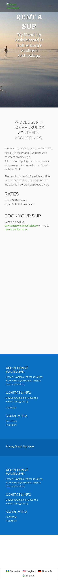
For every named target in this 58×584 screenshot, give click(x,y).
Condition (11, 407)
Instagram (11, 424)
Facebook (11, 421)
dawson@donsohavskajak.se (21, 225)
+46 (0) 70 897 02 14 (16, 229)
